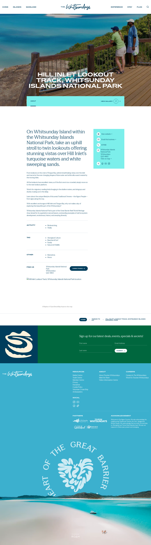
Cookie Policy (77, 387)
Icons (5, 7)
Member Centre (78, 380)
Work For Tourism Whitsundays (137, 378)
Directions (78, 268)
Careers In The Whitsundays (136, 375)
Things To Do (96, 319)
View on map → (106, 159)
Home (83, 319)
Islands (17, 7)
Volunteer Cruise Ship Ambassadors (80, 390)
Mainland (31, 7)
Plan (139, 7)
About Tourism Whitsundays (109, 375)
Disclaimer (76, 385)
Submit (120, 350)
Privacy (75, 382)
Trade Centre (77, 378)
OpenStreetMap (55, 307)
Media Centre (77, 375)
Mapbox (46, 307)
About (33, 101)
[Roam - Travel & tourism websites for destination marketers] (76, 536)
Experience (117, 7)
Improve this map (66, 307)
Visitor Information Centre (108, 380)
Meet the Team (104, 378)
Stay (129, 7)
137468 (103, 145)
